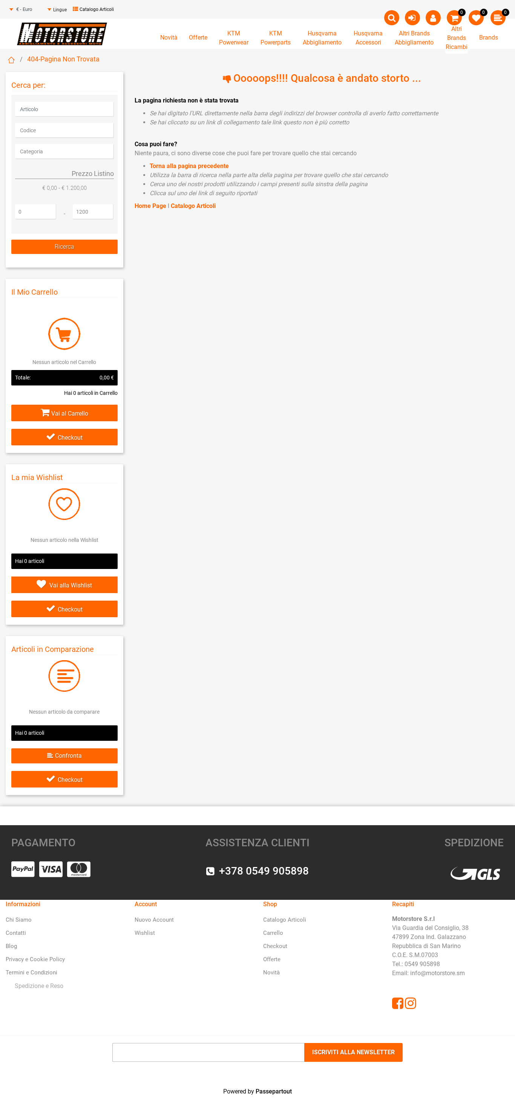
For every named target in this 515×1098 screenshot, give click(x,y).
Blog (11, 946)
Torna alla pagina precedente (189, 166)
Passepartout (274, 1091)
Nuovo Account (154, 919)
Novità (169, 37)
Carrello (273, 933)
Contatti (16, 933)
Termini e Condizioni (31, 972)
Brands (488, 37)
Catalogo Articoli (97, 9)
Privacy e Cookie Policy (35, 959)
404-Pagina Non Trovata (63, 59)
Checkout (70, 437)
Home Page (151, 206)
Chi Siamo (19, 919)
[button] (64, 247)
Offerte (198, 37)
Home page (11, 60)
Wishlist (145, 933)
